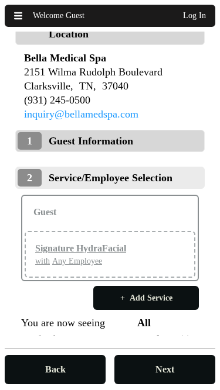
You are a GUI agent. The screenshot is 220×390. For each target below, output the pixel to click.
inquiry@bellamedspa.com (81, 114)
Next (164, 369)
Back (55, 369)
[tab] (110, 34)
